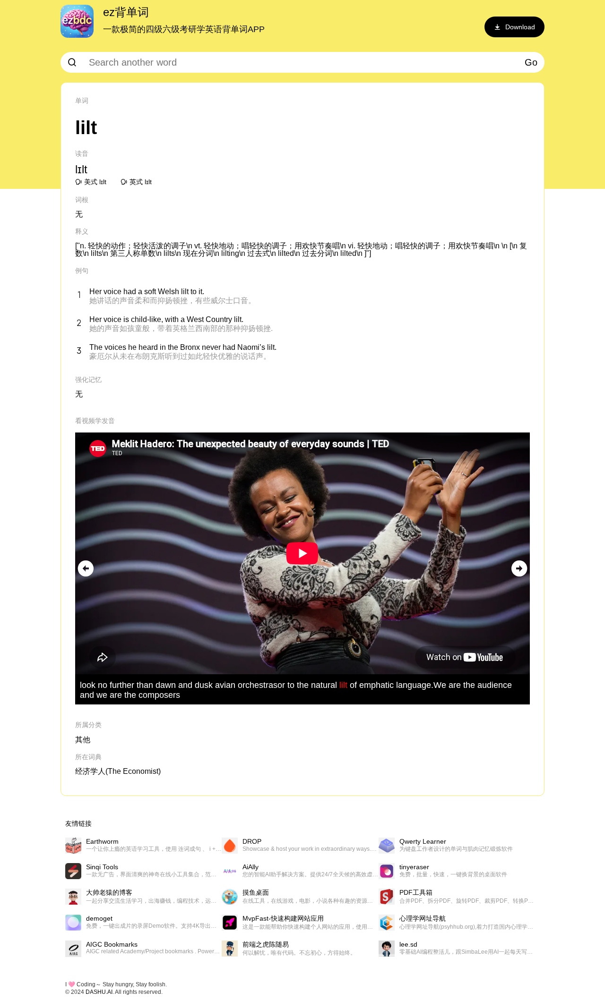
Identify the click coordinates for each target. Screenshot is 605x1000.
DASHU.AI (99, 992)
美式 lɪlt (95, 182)
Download (520, 27)
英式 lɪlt (141, 182)
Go (531, 62)
